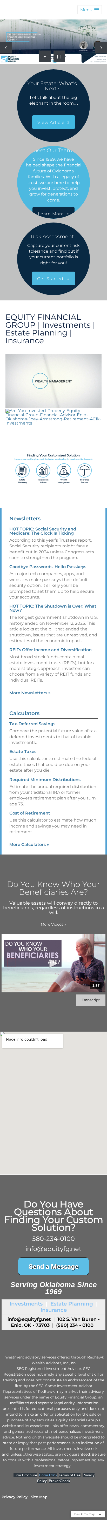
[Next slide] (101, 47)
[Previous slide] (6, 47)
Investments (26, 1304)
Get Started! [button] (51, 278)
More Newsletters (30, 692)
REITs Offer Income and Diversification (50, 649)
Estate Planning (71, 1304)
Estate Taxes (22, 751)
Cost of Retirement (29, 813)
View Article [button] (51, 122)
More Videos (53, 924)
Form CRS (48, 1475)
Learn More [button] (51, 213)
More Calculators (29, 844)
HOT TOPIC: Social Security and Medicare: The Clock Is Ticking (42, 531)
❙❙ (59, 56)
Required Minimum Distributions (45, 779)
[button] (89, 9)
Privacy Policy (15, 1497)
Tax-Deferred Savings (32, 723)
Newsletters (25, 518)
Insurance (54, 1310)
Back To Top (85, 1514)
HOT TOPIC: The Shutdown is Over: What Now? (52, 608)
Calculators (24, 713)
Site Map (39, 1497)
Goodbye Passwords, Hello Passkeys (47, 566)
